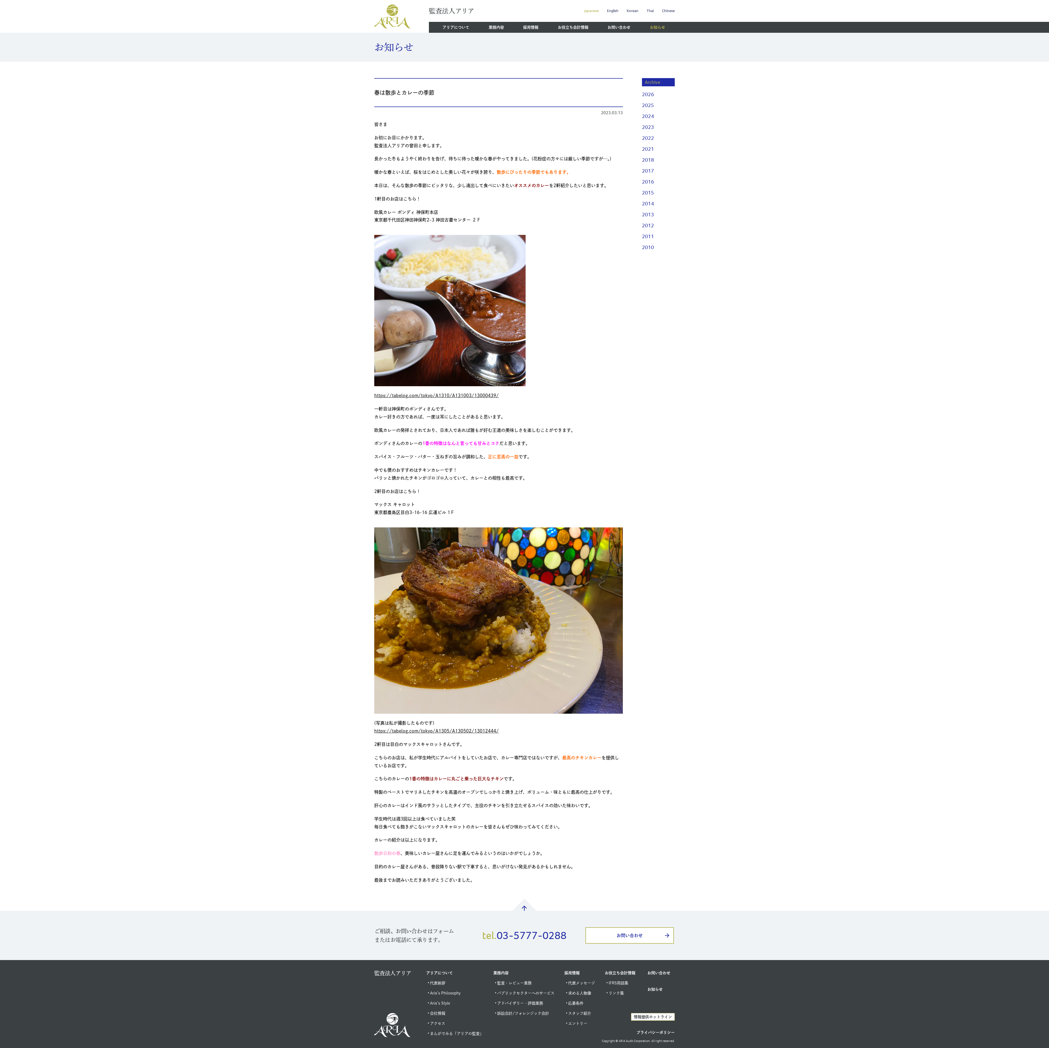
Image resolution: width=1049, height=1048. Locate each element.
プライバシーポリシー (656, 1032)
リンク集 (616, 993)
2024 (648, 116)
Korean (632, 10)
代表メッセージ (581, 983)
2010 (648, 247)
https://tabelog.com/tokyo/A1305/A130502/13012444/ (436, 731)
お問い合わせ (619, 27)
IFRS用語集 (618, 983)
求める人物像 (579, 993)
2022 (648, 138)
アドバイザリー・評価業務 (520, 1003)
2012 (648, 225)
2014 (648, 203)
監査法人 (451, 11)
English (612, 10)
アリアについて (456, 27)
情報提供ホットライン (653, 1017)
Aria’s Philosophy (445, 993)
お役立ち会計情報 (573, 27)
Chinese (668, 10)
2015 (648, 192)
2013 (648, 214)
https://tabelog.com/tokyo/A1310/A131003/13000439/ (436, 395)
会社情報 (437, 1013)
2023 (648, 127)
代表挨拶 (437, 983)
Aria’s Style (440, 1003)
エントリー (577, 1023)
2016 (648, 181)
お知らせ (657, 27)
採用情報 (530, 27)
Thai (650, 10)
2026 (648, 94)
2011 (648, 236)
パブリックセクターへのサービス (526, 993)
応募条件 (576, 1003)
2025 (648, 105)
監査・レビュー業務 (514, 983)
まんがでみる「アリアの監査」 (457, 1033)
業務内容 (496, 27)
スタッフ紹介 (579, 1013)
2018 (648, 160)
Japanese (591, 10)
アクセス (437, 1023)
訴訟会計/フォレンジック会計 (523, 1013)
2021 (648, 149)
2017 (648, 171)
